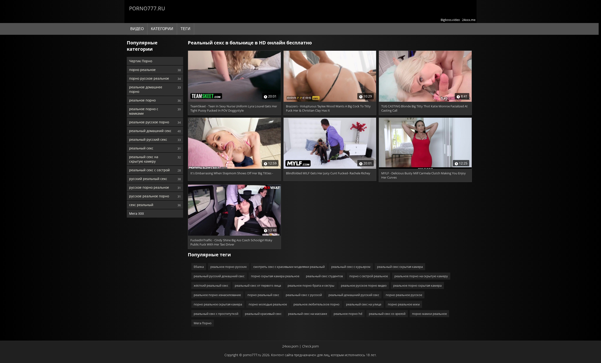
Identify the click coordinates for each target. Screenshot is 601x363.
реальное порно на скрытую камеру (421, 276)
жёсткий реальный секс (211, 285)
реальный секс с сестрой (149, 170)
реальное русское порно (149, 122)
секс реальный (141, 205)
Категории (162, 29)
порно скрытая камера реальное (275, 276)
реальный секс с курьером (350, 267)
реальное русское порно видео (364, 285)
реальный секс (141, 148)
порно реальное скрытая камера (218, 304)
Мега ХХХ (136, 213)
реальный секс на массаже (307, 314)
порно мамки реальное (429, 314)
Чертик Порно (140, 61)
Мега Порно (203, 323)
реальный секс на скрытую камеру (143, 159)
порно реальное (142, 69)
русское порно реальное (149, 187)
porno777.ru (147, 8)
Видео (137, 29)
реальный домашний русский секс (353, 295)
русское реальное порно (149, 196)
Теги (185, 29)
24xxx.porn (290, 346)
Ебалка (199, 267)
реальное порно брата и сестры (311, 285)
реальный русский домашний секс (219, 276)
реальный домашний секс (150, 131)
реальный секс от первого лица (258, 285)
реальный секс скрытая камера (400, 267)
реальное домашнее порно (145, 89)
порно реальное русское (404, 295)
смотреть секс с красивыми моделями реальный (289, 267)
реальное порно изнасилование (217, 295)
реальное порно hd (348, 314)
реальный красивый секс (263, 314)
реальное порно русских (228, 267)
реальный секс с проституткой (216, 314)
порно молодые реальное (268, 304)
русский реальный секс (148, 178)
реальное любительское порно (316, 304)
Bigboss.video (450, 20)
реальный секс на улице (363, 304)
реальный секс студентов (324, 276)
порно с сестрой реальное (368, 276)
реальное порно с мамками (143, 111)
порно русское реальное (149, 78)
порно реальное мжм (404, 304)
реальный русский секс (148, 139)
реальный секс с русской (304, 295)
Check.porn (310, 346)
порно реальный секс (263, 295)
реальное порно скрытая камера (417, 285)
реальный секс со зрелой (387, 314)
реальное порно (142, 100)
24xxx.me (468, 20)
